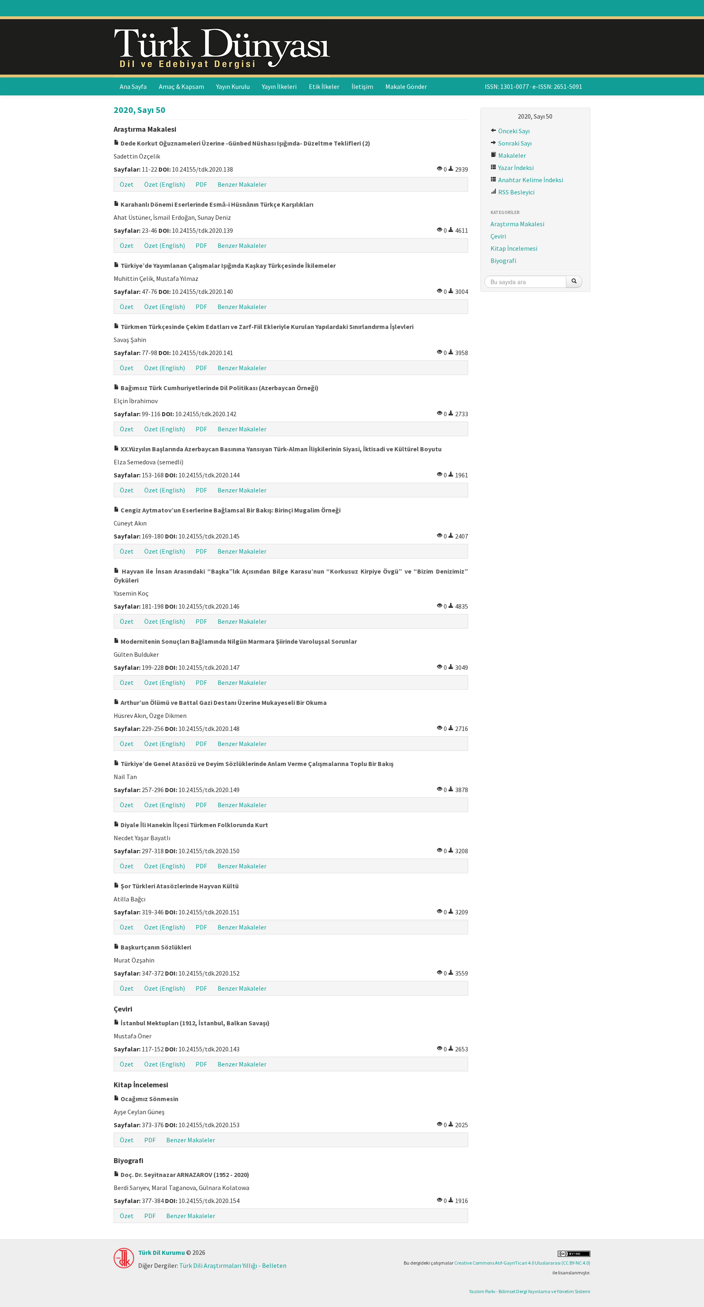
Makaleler (511, 155)
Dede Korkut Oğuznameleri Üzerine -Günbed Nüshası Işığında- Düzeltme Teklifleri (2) (244, 143)
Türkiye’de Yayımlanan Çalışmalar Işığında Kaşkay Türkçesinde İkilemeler (227, 265)
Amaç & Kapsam (181, 86)
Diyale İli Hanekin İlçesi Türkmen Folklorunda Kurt (193, 825)
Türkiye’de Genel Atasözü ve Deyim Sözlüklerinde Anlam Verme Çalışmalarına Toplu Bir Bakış (256, 763)
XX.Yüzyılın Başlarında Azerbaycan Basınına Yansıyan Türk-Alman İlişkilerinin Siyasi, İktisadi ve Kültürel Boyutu (280, 449)
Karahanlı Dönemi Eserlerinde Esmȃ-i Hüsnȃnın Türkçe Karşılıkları (216, 204)
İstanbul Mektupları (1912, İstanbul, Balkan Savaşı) (194, 1023)
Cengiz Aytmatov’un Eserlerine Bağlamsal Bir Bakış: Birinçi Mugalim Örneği (230, 510)
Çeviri (498, 236)
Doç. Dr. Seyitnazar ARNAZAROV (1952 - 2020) (184, 1174)
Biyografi (503, 260)
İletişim (362, 86)
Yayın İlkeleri (279, 86)
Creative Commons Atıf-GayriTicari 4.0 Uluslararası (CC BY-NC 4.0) (522, 1263)
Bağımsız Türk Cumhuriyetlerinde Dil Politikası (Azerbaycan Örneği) (219, 388)
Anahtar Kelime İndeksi (530, 180)
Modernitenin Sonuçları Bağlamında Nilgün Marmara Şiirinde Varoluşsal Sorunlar (238, 641)
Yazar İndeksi (515, 167)
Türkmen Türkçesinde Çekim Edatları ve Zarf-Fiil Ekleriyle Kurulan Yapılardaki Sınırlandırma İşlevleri (266, 326)
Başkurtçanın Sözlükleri (155, 947)
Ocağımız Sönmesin (148, 1099)
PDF (201, 184)
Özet (127, 184)
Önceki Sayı (513, 131)
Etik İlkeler (324, 86)
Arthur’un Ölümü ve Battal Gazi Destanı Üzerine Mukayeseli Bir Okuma (223, 702)
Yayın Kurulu (233, 86)
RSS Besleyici (516, 192)
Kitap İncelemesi (514, 248)
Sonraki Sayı (514, 143)
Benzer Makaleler (242, 184)
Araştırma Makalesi (517, 224)
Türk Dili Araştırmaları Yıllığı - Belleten (232, 1265)
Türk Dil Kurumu (161, 1252)
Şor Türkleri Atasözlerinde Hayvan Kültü (179, 886)
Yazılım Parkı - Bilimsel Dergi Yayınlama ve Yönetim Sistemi (529, 1291)
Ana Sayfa (133, 86)
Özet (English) (164, 184)
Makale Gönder (406, 86)
